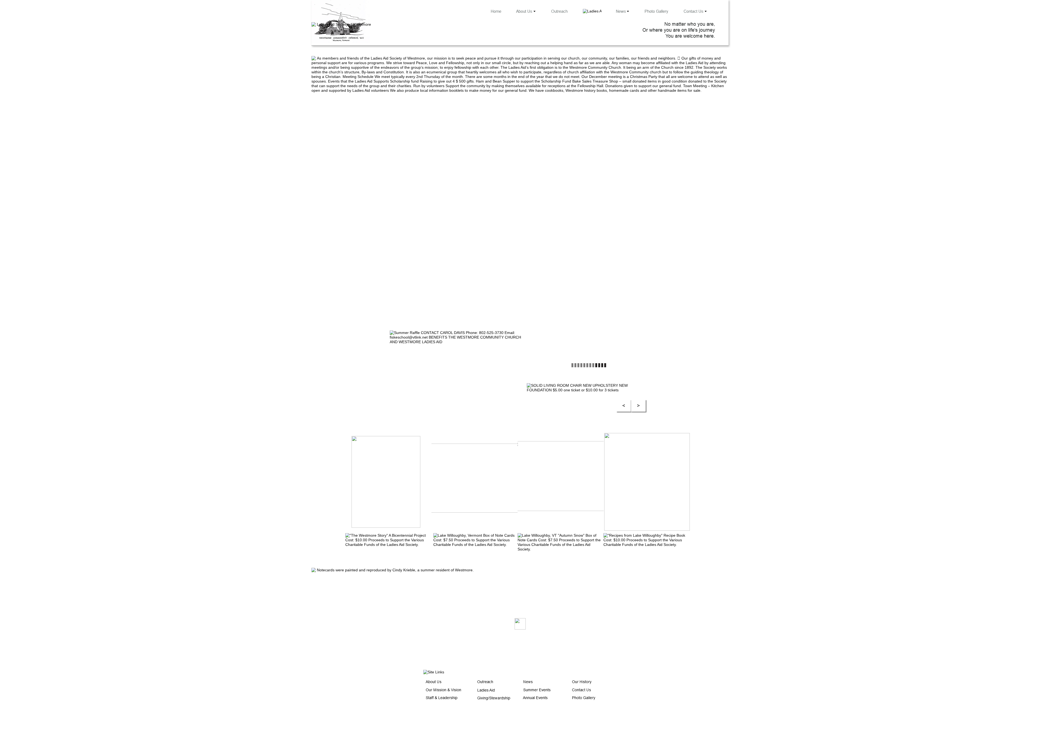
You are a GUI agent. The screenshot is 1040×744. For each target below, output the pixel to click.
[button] (624, 406)
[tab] (388, 482)
